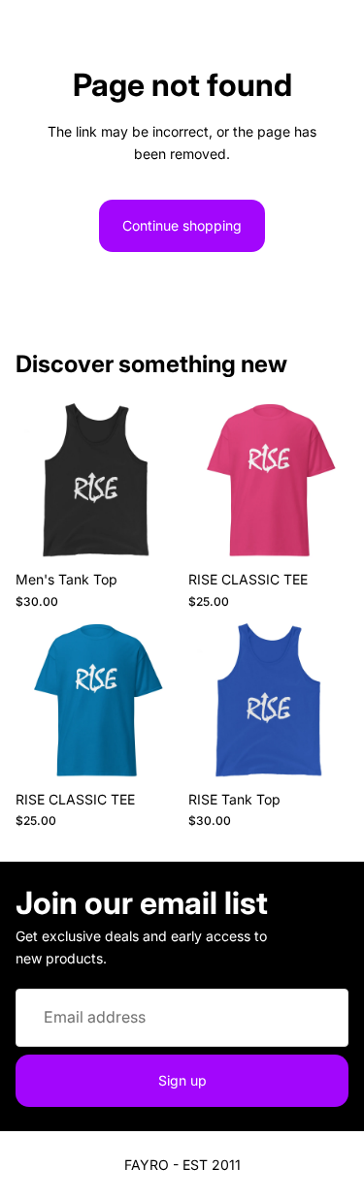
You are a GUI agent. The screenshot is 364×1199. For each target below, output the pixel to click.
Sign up (182, 1079)
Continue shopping (182, 225)
